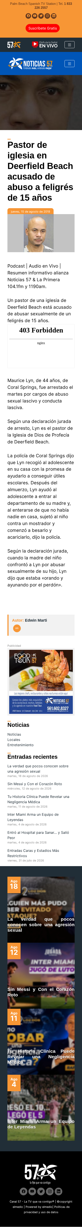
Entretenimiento (20, 745)
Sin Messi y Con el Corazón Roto (34, 784)
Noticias (14, 734)
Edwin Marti (36, 620)
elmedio (18, 1207)
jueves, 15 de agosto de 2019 (30, 211)
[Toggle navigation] (70, 44)
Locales (13, 739)
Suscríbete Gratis (42, 28)
